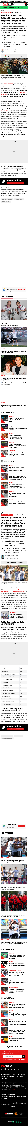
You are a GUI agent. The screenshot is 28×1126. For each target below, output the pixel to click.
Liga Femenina (18, 736)
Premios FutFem (8, 83)
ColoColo (5, 10)
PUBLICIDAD (20, 1074)
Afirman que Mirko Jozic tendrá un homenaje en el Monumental (15, 37)
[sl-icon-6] (18, 1069)
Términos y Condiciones (8, 1094)
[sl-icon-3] (8, 1069)
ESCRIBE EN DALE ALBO (15, 1076)
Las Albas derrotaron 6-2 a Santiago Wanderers (13, 591)
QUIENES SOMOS (5, 1074)
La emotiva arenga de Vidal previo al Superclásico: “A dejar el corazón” (15, 44)
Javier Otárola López (12, 555)
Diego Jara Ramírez (12, 50)
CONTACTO (4, 1076)
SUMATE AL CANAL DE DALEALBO (13, 8)
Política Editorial (21, 1096)
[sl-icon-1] (2, 1069)
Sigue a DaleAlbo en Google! (15, 56)
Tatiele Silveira (5, 111)
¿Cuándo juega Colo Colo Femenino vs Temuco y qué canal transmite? (14, 543)
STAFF (13, 1074)
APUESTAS (4, 1078)
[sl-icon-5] (15, 1069)
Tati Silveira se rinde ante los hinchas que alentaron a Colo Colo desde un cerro (15, 550)
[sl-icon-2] (5, 1069)
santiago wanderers (7, 738)
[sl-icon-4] (11, 1069)
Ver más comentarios (15, 183)
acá (13, 1088)
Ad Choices (4, 1098)
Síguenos (21, 289)
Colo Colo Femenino (7, 199)
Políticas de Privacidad (8, 1096)
